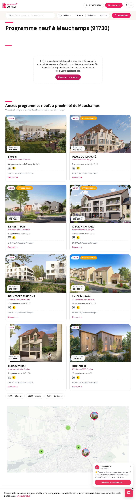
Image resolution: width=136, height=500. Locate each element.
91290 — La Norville (54, 396)
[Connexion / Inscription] (126, 5)
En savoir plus (23, 495)
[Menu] (131, 5)
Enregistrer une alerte (68, 77)
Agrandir (123, 410)
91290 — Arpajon (34, 396)
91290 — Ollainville (15, 396)
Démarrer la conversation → (112, 482)
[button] (94, 416)
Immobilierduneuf (10, 5)
